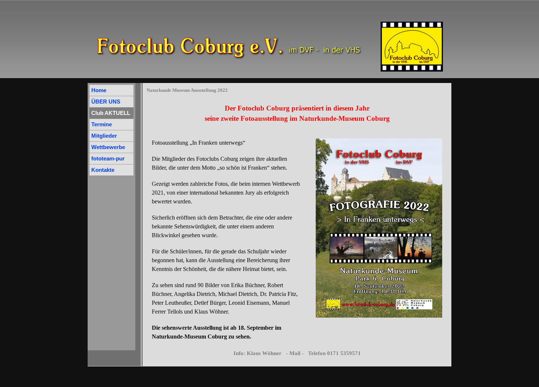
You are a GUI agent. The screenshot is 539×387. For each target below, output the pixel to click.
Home (98, 90)
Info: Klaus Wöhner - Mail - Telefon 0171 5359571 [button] (297, 353)
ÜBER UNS (105, 102)
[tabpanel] (297, 113)
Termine (101, 124)
